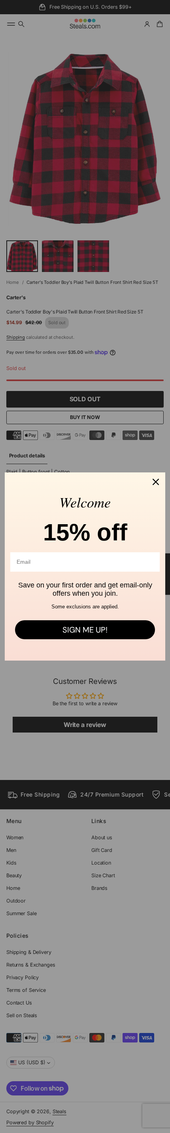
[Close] (155, 481)
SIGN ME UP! (85, 630)
